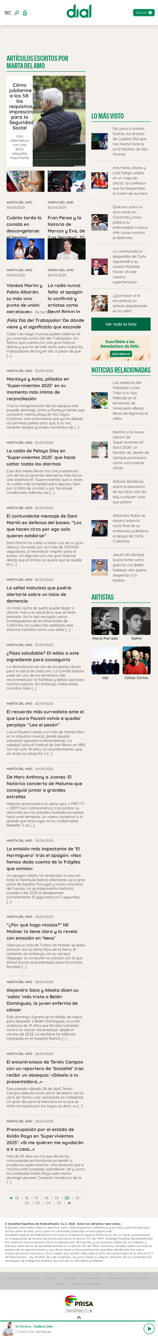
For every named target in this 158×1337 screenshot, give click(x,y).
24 (48, 1202)
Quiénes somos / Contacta (24, 1278)
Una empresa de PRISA (79, 1301)
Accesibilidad (91, 1278)
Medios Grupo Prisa (79, 1310)
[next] (70, 1203)
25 (59, 1202)
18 (47, 1197)
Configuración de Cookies (87, 1283)
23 (37, 1202)
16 (27, 1197)
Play (149, 1328)
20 (67, 1197)
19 (56, 1197)
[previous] (11, 1198)
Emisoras (51, 1278)
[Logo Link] (79, 11)
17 (36, 1197)
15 (17, 1197)
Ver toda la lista (120, 324)
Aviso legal (70, 1278)
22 (26, 1202)
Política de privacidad (118, 1278)
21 (77, 1197)
